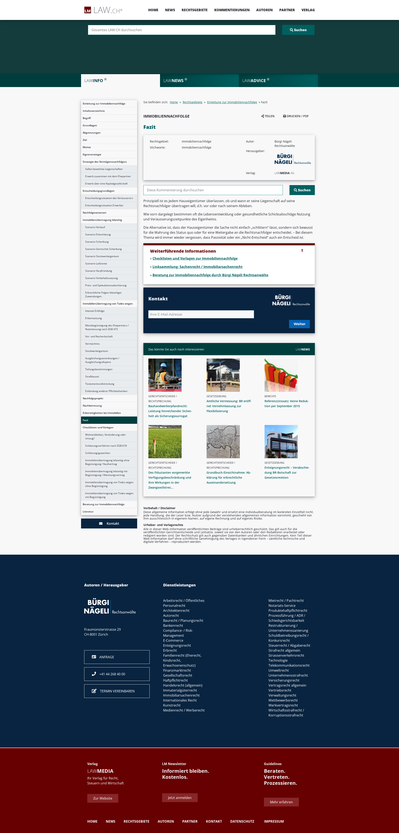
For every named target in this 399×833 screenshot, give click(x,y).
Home (153, 10)
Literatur (88, 511)
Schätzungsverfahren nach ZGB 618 (106, 445)
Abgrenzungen (92, 132)
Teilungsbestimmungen (98, 369)
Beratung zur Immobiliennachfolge (103, 504)
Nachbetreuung (92, 405)
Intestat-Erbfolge (95, 311)
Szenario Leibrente (96, 263)
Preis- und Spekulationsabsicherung (106, 285)
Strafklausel (92, 376)
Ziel (85, 140)
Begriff (87, 118)
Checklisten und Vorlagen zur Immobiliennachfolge (195, 258)
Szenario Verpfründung (98, 271)
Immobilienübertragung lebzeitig (102, 220)
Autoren (264, 10)
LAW (303, 349)
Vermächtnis (92, 343)
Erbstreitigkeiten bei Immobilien (102, 413)
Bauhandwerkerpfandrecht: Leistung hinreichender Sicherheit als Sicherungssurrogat (170, 411)
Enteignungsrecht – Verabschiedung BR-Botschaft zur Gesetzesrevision (287, 472)
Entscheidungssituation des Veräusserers (109, 198)
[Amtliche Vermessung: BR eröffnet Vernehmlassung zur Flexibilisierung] (231, 375)
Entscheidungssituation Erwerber (104, 205)
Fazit (85, 420)
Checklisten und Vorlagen (98, 427)
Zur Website (102, 798)
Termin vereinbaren (116, 691)
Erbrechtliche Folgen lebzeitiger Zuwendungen (103, 294)
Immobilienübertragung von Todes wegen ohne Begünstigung (109, 484)
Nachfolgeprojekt (93, 398)
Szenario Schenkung (97, 241)
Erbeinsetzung (93, 318)
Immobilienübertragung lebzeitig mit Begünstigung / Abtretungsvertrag (106, 473)
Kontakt (110, 523)
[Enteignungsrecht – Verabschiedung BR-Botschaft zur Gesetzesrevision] (289, 441)
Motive (87, 147)
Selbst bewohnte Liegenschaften (104, 169)
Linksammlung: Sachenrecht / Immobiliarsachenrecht (198, 266)
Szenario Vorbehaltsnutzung (101, 278)
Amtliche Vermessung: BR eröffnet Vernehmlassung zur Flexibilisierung (229, 406)
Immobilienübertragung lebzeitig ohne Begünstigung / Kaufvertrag (107, 462)
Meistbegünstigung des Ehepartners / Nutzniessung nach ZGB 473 (107, 327)
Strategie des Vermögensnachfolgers (105, 161)
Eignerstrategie (92, 154)
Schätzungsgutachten (97, 453)
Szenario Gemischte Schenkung (103, 249)
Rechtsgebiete (195, 10)
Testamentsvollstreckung (99, 384)
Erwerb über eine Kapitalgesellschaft (106, 183)
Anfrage (105, 657)
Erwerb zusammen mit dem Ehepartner (108, 176)
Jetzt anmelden (180, 797)
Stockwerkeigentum (96, 351)
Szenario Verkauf (95, 227)
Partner (287, 10)
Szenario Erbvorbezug (98, 234)
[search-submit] (298, 30)
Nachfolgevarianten (94, 212)
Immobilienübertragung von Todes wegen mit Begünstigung (109, 495)
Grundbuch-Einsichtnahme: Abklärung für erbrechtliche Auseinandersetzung (229, 477)
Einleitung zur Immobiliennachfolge (104, 103)
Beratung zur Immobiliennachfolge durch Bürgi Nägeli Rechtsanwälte (210, 275)
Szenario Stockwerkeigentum (102, 256)
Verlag (308, 10)
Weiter (299, 324)
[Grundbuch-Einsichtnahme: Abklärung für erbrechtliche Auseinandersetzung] (231, 441)
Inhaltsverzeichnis (94, 111)
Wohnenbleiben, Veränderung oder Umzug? (105, 436)
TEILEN (269, 116)
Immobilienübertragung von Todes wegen (108, 303)
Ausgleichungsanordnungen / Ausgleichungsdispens (102, 360)
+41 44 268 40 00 (110, 674)
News (170, 10)
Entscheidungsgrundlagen (99, 191)
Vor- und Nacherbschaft (99, 336)
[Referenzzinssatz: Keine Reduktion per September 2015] (289, 375)
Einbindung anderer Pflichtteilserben (106, 391)
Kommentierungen (232, 10)
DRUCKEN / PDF (297, 116)
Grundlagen (90, 125)
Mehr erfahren (281, 802)
